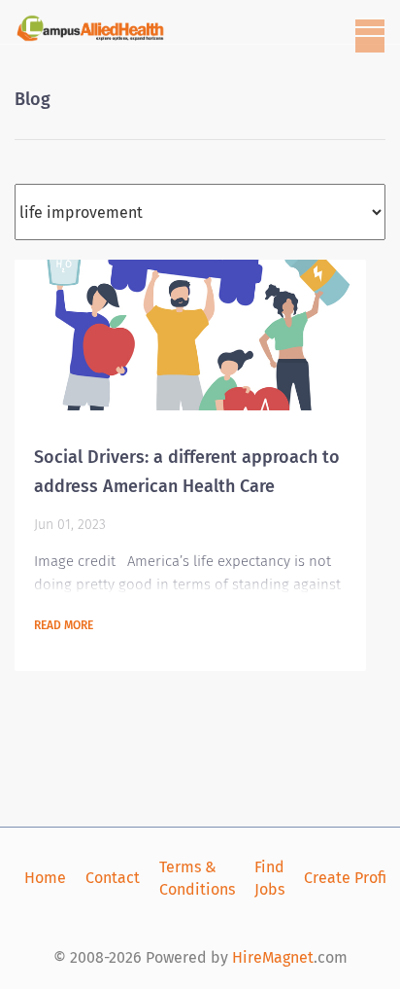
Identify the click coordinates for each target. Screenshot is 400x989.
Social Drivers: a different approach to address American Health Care (187, 471)
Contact (112, 877)
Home (45, 877)
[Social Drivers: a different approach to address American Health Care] (190, 335)
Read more (63, 625)
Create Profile (352, 877)
